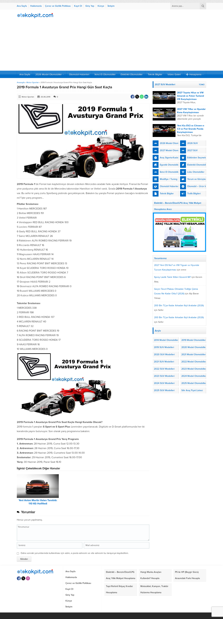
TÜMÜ (202, 84)
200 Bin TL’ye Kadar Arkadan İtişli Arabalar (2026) (179, 305)
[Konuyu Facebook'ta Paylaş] (133, 97)
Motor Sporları (32, 82)
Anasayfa (21, 82)
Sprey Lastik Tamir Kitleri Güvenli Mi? (172, 277)
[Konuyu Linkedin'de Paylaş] (146, 97)
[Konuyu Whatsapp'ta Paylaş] (142, 97)
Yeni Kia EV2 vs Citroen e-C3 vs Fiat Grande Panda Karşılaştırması (191, 129)
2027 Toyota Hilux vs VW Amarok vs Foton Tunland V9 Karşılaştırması (190, 96)
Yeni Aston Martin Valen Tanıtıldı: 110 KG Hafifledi (38, 502)
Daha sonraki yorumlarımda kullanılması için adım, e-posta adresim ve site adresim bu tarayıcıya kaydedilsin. (75, 553)
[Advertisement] (111, 46)
